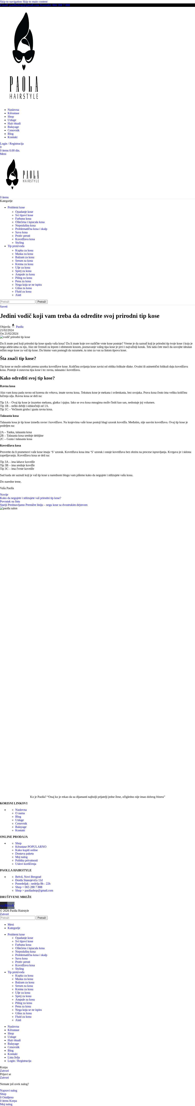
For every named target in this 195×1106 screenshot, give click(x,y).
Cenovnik (21, 823)
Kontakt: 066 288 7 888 (55, 5)
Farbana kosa (23, 218)
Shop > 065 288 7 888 (28, 887)
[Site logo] (24, 103)
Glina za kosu (23, 288)
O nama (20, 813)
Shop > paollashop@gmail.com (34, 890)
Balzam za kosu (24, 257)
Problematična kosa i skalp (31, 228)
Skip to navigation (11, 1)
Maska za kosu (24, 253)
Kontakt (20, 830)
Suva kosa (21, 232)
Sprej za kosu (23, 271)
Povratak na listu (10, 501)
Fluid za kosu (23, 291)
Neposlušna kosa (25, 225)
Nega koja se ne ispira (28, 284)
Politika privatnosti (26, 860)
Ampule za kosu (25, 274)
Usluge (19, 820)
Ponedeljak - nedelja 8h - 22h (32, 883)
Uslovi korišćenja (25, 863)
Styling (19, 242)
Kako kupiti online (26, 850)
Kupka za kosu (24, 250)
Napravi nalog (8, 1090)
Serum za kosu (24, 260)
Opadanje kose (24, 211)
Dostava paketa (24, 853)
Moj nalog (21, 857)
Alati (18, 295)
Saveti (3, 306)
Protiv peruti (22, 235)
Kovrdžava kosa (25, 239)
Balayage (20, 827)
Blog (18, 816)
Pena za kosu (23, 281)
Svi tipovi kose (24, 215)
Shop (18, 843)
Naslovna (21, 809)
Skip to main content (35, 1)
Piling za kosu (23, 277)
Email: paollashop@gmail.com (19, 5)
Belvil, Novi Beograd (28, 876)
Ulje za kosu (22, 267)
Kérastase (30, 846)
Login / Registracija (19, 1060)
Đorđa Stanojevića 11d (29, 880)
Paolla (19, 326)
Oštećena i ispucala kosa (30, 222)
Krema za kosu (24, 264)
